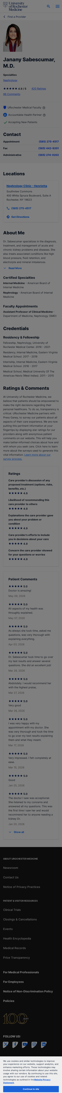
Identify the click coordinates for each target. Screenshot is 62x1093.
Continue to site (31, 1089)
